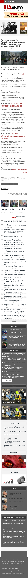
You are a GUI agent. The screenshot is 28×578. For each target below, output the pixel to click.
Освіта (21, 561)
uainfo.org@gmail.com (20, 573)
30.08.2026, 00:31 (8, 443)
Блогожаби (14, 452)
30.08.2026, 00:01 (8, 448)
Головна (4, 559)
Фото (14, 386)
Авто (3, 563)
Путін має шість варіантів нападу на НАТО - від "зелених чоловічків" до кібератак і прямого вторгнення (15, 231)
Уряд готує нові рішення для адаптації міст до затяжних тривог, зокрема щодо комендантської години (15, 276)
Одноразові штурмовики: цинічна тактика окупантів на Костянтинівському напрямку (17, 500)
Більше (14, 321)
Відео (18, 563)
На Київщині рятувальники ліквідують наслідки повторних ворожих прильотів (14, 401)
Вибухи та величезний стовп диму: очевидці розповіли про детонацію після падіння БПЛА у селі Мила (14, 311)
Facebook (14, 169)
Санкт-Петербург (4, 183)
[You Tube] (13, 2)
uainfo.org (17, 570)
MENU (2, 1)
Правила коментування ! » (21, 216)
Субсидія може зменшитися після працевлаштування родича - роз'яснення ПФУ (15, 225)
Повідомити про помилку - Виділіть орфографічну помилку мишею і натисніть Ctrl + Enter (13, 178)
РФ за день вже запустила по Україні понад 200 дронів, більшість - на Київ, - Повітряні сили (14, 266)
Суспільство (19, 559)
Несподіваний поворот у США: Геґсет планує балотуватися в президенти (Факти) (14, 446)
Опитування (14, 350)
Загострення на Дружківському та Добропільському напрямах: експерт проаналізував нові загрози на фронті (14, 250)
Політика (14, 559)
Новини (13, 218)
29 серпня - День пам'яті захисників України (13, 523)
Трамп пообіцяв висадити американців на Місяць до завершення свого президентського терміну (15, 291)
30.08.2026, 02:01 (8, 429)
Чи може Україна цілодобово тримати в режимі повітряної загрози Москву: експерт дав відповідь (15, 261)
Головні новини (9, 559)
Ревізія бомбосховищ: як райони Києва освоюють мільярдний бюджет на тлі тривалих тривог (14, 300)
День (6, 520)
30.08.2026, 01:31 (8, 435)
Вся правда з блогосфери (6, 38)
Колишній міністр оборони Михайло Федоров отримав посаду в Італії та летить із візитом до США (13, 542)
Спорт (12, 563)
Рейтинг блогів (16, 564)
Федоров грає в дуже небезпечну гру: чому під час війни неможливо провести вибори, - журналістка (17, 344)
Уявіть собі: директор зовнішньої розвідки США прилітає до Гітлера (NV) (14, 437)
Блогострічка (14, 423)
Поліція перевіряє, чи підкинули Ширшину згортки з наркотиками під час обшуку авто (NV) (14, 427)
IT (5, 563)
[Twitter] (10, 2)
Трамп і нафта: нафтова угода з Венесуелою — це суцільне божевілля (16, 493)
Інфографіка (14, 472)
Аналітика (14, 326)
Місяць (14, 520)
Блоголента (10, 564)
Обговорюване (9, 517)
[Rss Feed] (5, 2)
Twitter (20, 169)
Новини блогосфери (17, 38)
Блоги (14, 489)
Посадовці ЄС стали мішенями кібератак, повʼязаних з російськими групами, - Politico (16, 338)
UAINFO (24, 172)
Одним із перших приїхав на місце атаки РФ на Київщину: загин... (8, 31)
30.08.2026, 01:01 (8, 439)
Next (26, 28)
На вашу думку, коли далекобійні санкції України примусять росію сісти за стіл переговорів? (13, 355)
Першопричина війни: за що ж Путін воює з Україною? (17, 506)
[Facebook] (8, 2)
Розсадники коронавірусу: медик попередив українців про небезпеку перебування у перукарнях (13, 136)
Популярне (20, 517)
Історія (18, 561)
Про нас (4, 573)
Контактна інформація (10, 573)
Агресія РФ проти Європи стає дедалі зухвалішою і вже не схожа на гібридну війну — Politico (17, 331)
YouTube (25, 169)
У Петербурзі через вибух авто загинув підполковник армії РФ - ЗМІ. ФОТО (23, 211)
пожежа (11, 183)
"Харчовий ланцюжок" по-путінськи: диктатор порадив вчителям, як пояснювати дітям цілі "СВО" (13, 240)
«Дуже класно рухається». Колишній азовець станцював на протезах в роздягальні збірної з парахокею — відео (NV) (15, 433)
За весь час (22, 520)
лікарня (16, 183)
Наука (15, 561)
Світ (8, 561)
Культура (11, 561)
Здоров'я (8, 563)
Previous (1, 28)
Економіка (4, 561)
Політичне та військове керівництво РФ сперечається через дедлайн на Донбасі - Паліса (15, 317)
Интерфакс (23, 74)
